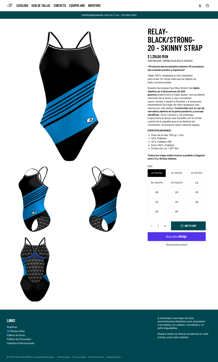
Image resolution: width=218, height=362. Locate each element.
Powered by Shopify (44, 357)
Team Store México (24, 357)
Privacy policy (79, 357)
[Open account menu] (200, 5)
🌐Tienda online (16, 331)
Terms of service (96, 357)
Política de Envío (16, 335)
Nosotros (12, 326)
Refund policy (64, 357)
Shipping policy (113, 357)
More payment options (176, 244)
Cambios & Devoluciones (20, 343)
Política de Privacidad (19, 339)
